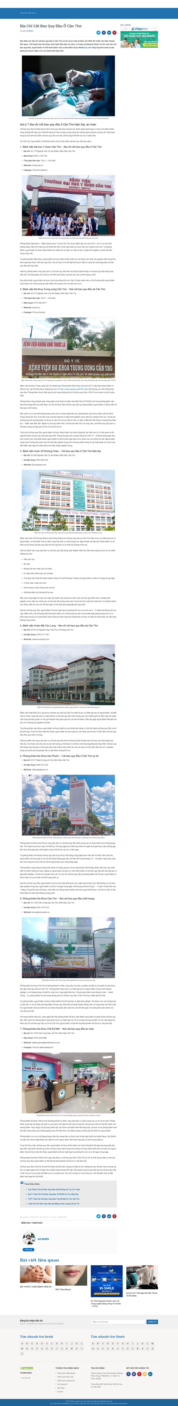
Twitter (98, 33)
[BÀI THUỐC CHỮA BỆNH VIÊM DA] (36, 1274)
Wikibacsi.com (85, 47)
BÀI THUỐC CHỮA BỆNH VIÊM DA (36, 1287)
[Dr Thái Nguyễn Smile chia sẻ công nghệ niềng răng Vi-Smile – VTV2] (107, 1281)
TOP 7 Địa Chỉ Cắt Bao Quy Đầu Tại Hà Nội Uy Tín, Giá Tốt (53, 1199)
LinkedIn (109, 33)
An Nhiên (29, 31)
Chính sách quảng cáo (66, 1381)
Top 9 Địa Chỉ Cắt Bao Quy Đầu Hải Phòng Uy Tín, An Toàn (54, 1189)
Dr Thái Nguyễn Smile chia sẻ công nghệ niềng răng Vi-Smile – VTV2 (106, 1303)
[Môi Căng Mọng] (71, 1275)
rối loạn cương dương (66, 389)
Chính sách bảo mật (65, 1377)
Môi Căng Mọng (63, 1289)
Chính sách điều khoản (66, 1373)
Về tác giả (28, 1250)
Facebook (104, 33)
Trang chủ (23, 13)
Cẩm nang (31, 13)
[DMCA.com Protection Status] (26, 1368)
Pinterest (114, 33)
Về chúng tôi (62, 1384)
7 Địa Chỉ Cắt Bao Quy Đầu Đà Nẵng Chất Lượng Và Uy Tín (53, 1204)
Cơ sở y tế (26, 1378)
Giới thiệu (61, 1388)
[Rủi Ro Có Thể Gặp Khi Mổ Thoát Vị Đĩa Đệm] (142, 1277)
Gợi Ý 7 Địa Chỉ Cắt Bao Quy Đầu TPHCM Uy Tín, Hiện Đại (53, 1194)
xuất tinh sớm (82, 389)
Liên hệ (60, 1392)
